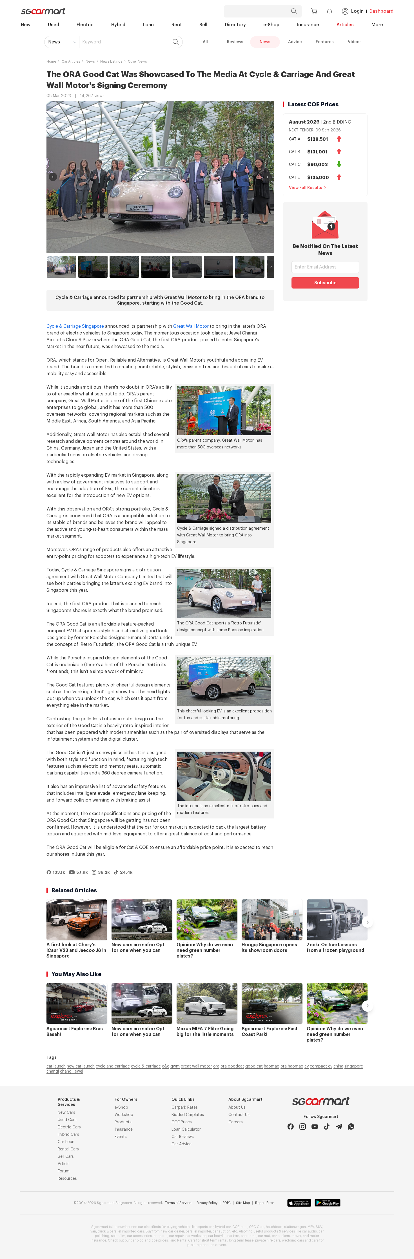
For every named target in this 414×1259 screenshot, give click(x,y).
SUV (319, 1227)
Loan (148, 25)
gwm (175, 1066)
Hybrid (118, 25)
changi (52, 1071)
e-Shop (271, 25)
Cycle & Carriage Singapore (75, 326)
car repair (176, 1236)
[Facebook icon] (290, 1126)
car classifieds (149, 1227)
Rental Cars (68, 1149)
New (25, 25)
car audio (309, 1231)
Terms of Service (178, 1203)
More (377, 25)
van (93, 1231)
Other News (137, 61)
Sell (203, 25)
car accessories (139, 1236)
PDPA (227, 1203)
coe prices (160, 1240)
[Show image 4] (155, 267)
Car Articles (71, 61)
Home (51, 61)
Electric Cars (69, 1127)
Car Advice (182, 1144)
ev (306, 1066)
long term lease (241, 1240)
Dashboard (381, 11)
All (205, 42)
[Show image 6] (218, 267)
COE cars (239, 1227)
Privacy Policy (207, 1203)
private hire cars (267, 1240)
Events (121, 1137)
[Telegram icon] (339, 1126)
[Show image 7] (249, 267)
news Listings (111, 61)
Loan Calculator (186, 1130)
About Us (237, 1108)
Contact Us (239, 1115)
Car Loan (66, 1142)
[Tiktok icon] (327, 1126)
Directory (235, 25)
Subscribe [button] (325, 283)
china (338, 1066)
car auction (221, 1231)
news (90, 61)
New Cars (66, 1113)
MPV (311, 1227)
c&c (165, 1066)
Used (53, 25)
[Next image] (268, 177)
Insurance (308, 25)
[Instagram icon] (302, 1126)
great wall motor (196, 1066)
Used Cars (67, 1120)
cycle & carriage (146, 1066)
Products (123, 1122)
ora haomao (292, 1066)
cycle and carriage (113, 1066)
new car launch (81, 1066)
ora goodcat (232, 1066)
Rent (177, 25)
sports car (205, 1227)
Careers (235, 1122)
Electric (85, 25)
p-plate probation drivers (206, 1245)
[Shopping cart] (314, 11)
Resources (67, 1179)
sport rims (248, 1236)
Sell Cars (66, 1157)
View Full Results (305, 188)
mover (296, 1236)
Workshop (124, 1115)
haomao (271, 1066)
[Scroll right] (271, 267)
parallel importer (198, 1231)
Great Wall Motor (191, 326)
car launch (56, 1066)
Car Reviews (183, 1137)
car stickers (281, 1236)
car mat (264, 1236)
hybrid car (223, 1227)
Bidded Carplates (188, 1115)
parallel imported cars (127, 1231)
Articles (345, 25)
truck (102, 1231)
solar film (118, 1236)
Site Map (243, 1203)
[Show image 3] (124, 267)
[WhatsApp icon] (351, 1126)
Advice (295, 42)
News (54, 42)
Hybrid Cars (68, 1135)
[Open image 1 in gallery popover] (160, 177)
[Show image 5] (187, 267)
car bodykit (217, 1236)
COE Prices (182, 1122)
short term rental (214, 1240)
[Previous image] (53, 177)
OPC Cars (256, 1227)
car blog (137, 1240)
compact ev (321, 1066)
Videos (355, 42)
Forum (64, 1171)
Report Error (264, 1203)
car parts (160, 1236)
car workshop (195, 1236)
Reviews (235, 42)
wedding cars (293, 1240)
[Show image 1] (61, 267)
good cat (254, 1066)
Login (357, 11)
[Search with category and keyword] (294, 11)
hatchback (274, 1227)
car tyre (233, 1236)
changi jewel (71, 1071)
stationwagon (295, 1227)
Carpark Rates (185, 1108)
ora (216, 1066)
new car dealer (172, 1231)
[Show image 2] (93, 267)
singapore (353, 1066)
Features (325, 42)
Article (64, 1164)
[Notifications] (329, 11)
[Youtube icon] (314, 1126)
